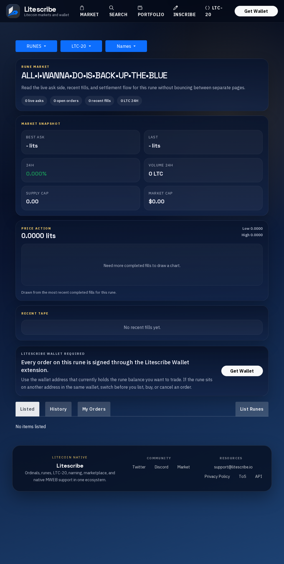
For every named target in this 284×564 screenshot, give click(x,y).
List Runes (252, 409)
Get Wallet (256, 11)
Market (89, 14)
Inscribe (184, 14)
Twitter (139, 467)
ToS (242, 476)
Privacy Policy (217, 476)
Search (118, 14)
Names (124, 46)
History (58, 409)
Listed (27, 409)
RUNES (34, 46)
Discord (161, 467)
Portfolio (151, 14)
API (258, 476)
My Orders (94, 409)
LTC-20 (213, 11)
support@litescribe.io (233, 467)
